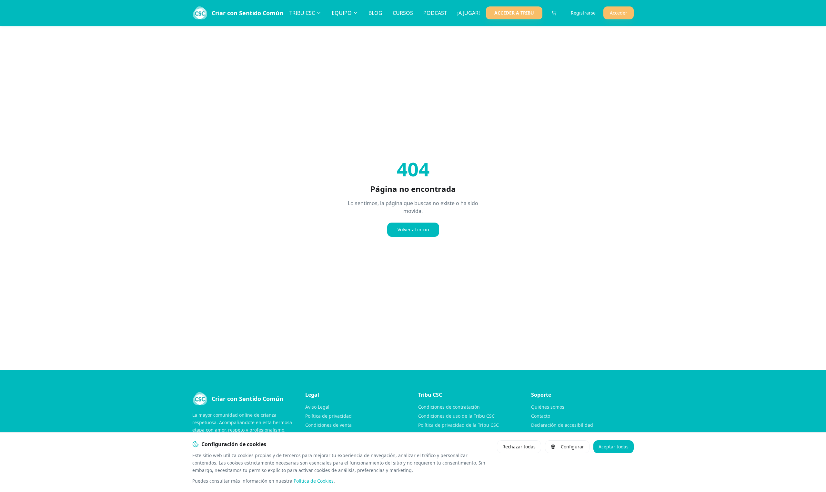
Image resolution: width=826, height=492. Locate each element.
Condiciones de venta (328, 425)
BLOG (375, 12)
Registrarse (583, 13)
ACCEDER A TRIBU (514, 13)
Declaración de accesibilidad (562, 425)
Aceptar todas (614, 447)
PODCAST (435, 12)
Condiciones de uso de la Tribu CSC (456, 416)
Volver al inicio (413, 229)
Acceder (618, 13)
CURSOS (403, 12)
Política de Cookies (314, 481)
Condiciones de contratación (449, 407)
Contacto (540, 416)
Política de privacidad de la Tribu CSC (458, 425)
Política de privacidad (328, 416)
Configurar (572, 447)
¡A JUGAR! (468, 12)
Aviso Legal (317, 407)
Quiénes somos (547, 407)
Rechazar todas (519, 447)
